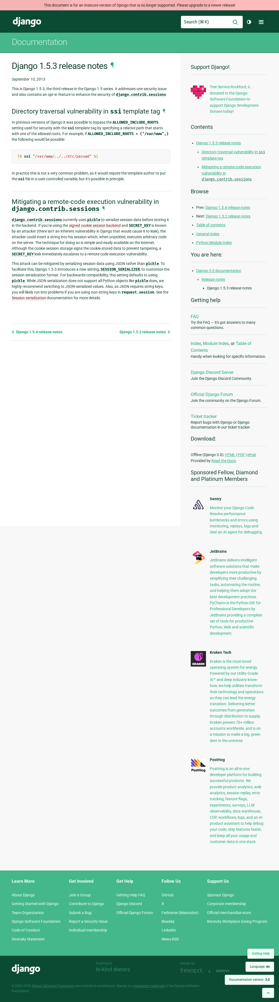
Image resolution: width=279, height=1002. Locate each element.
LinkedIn (169, 930)
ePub (251, 455)
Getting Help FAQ (130, 895)
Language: (260, 967)
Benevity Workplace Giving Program (237, 921)
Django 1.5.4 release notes (38, 332)
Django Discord (129, 904)
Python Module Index (214, 242)
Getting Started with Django (35, 904)
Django (27, 22)
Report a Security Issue (88, 921)
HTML (230, 455)
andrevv (229, 970)
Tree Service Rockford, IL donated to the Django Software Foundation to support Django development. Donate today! (235, 99)
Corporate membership (226, 904)
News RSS (170, 939)
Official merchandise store (229, 913)
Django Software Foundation (36, 921)
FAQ (195, 316)
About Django (23, 895)
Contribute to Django (86, 904)
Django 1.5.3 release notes (218, 143)
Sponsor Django (220, 895)
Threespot (193, 970)
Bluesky (168, 921)
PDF (241, 455)
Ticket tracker (204, 416)
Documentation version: (249, 980)
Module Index (216, 343)
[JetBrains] (198, 564)
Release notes (213, 279)
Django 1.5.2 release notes (143, 332)
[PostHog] (198, 771)
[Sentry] (198, 510)
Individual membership (88, 930)
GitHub (168, 895)
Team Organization (28, 913)
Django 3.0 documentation (218, 270)
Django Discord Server (212, 372)
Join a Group (80, 895)
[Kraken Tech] (198, 665)
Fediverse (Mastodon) (180, 913)
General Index (207, 234)
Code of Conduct (26, 930)
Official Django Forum (212, 394)
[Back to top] (268, 993)
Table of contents (210, 225)
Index (196, 343)
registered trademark (149, 986)
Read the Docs (223, 461)
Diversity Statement (28, 939)
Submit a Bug (80, 913)
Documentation (39, 42)
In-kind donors (113, 969)
